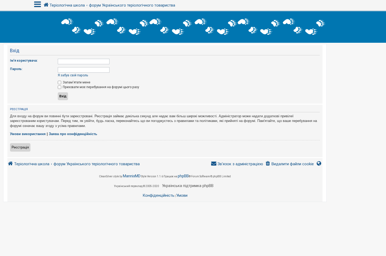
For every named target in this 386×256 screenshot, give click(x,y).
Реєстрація (20, 147)
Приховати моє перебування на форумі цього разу (100, 87)
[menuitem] (289, 164)
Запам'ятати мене (76, 82)
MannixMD (131, 176)
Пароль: (16, 69)
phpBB (183, 176)
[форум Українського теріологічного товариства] (193, 27)
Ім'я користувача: (24, 60)
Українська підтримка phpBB (187, 185)
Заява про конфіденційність (73, 134)
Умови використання (28, 134)
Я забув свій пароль (73, 75)
